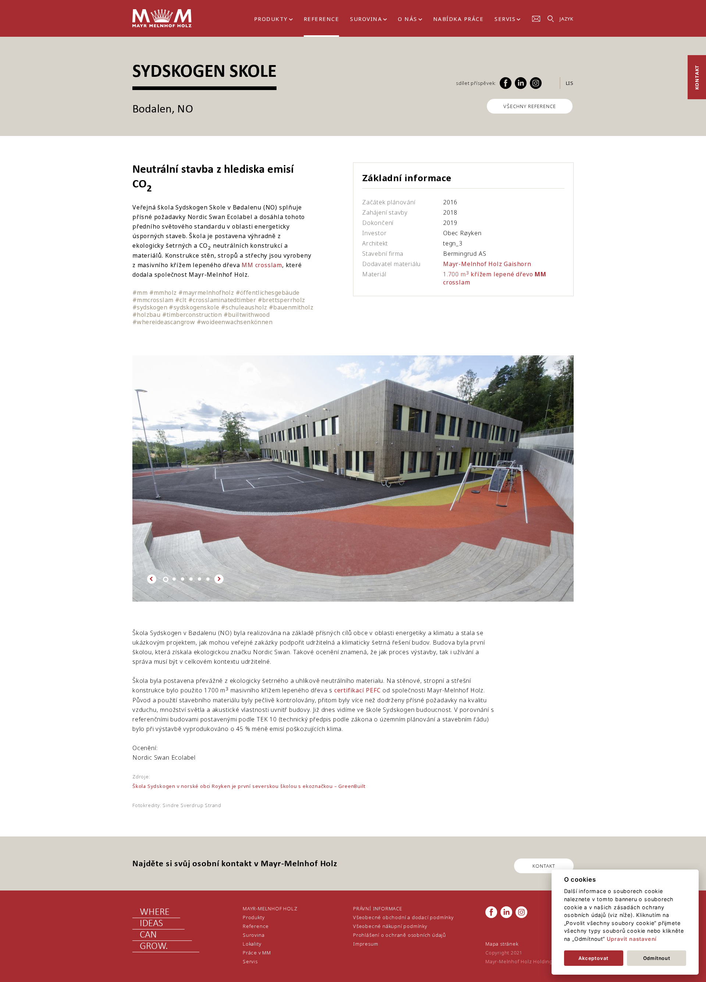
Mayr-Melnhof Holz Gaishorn (487, 264)
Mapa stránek (501, 943)
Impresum (365, 943)
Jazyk (567, 18)
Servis (505, 18)
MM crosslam (262, 265)
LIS (570, 83)
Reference (321, 18)
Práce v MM (257, 952)
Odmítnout (656, 958)
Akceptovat (593, 958)
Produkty (271, 18)
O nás (407, 18)
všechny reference (529, 106)
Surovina (366, 18)
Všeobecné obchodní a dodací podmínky (403, 917)
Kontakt (696, 77)
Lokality (252, 943)
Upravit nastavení (632, 939)
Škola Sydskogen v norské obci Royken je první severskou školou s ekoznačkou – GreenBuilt (248, 786)
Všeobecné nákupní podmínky (390, 926)
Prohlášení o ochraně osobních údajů (399, 935)
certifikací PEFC (357, 690)
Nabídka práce (458, 18)
